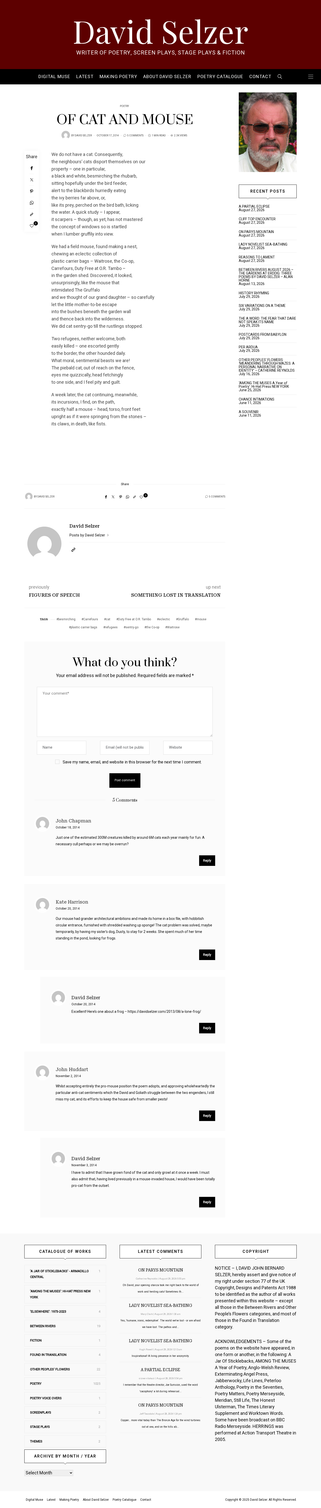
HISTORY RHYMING (254, 293)
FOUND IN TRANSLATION (48, 1355)
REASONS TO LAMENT (257, 257)
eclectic (164, 619)
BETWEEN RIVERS (43, 1326)
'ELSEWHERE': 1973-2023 (48, 1311)
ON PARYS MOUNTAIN (256, 232)
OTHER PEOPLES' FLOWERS (50, 1369)
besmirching (66, 619)
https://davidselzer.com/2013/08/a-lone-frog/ (164, 1012)
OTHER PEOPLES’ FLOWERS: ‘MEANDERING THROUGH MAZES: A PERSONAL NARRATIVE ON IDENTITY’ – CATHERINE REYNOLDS (267, 365)
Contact (260, 76)
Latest (85, 76)
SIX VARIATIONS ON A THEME (262, 306)
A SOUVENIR (249, 412)
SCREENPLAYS (40, 1412)
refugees (111, 627)
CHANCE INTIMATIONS (256, 399)
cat (108, 619)
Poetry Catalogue (220, 76)
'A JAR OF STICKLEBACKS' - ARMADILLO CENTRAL (59, 1274)
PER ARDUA (248, 347)
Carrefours (90, 619)
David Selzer (160, 30)
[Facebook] (31, 168)
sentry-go (131, 627)
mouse (201, 619)
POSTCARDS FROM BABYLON (263, 334)
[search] (280, 76)
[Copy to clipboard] (31, 214)
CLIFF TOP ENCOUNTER (257, 219)
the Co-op (152, 627)
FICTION (36, 1340)
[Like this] (32, 226)
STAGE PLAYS (40, 1427)
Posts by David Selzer (87, 535)
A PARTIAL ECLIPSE (254, 206)
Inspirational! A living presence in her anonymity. (160, 1356)
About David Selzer (167, 76)
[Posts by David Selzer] (66, 135)
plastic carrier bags (84, 627)
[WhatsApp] (31, 203)
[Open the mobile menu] (310, 77)
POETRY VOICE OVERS (46, 1398)
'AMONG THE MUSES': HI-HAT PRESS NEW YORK (60, 1294)
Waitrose (173, 627)
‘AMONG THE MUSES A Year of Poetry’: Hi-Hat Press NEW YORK (264, 384)
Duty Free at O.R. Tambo (134, 619)
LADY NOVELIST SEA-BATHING (263, 244)
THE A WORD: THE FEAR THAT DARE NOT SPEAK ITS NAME (267, 320)
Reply (207, 860)
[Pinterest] (31, 191)
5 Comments (135, 135)
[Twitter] (31, 180)
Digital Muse (54, 76)
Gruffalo (183, 619)
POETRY (124, 106)
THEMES (36, 1441)
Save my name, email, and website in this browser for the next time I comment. (132, 762)
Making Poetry (118, 76)
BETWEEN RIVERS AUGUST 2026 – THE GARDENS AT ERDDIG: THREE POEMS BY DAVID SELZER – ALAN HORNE (266, 275)
